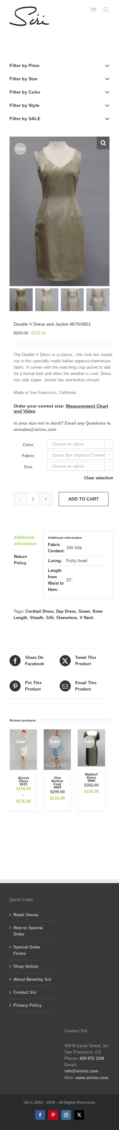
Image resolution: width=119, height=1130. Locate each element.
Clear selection (98, 478)
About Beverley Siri (32, 979)
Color (28, 444)
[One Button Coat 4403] (57, 732)
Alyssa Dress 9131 (23, 781)
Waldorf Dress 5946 (91, 777)
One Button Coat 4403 (57, 782)
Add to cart (83, 498)
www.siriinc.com (92, 1077)
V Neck (86, 617)
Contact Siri (24, 992)
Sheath (36, 617)
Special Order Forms (26, 950)
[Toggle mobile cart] (93, 9)
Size (28, 466)
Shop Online (25, 966)
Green (84, 611)
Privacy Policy (27, 1005)
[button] (103, 143)
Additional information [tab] (25, 540)
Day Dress (66, 611)
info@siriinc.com (81, 1071)
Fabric (28, 455)
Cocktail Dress (39, 611)
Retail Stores (25, 914)
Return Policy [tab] (20, 559)
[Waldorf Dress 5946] (91, 732)
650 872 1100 (92, 1058)
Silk (50, 617)
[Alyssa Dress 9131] (23, 732)
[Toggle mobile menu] (106, 9)
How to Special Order (28, 931)
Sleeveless (66, 617)
